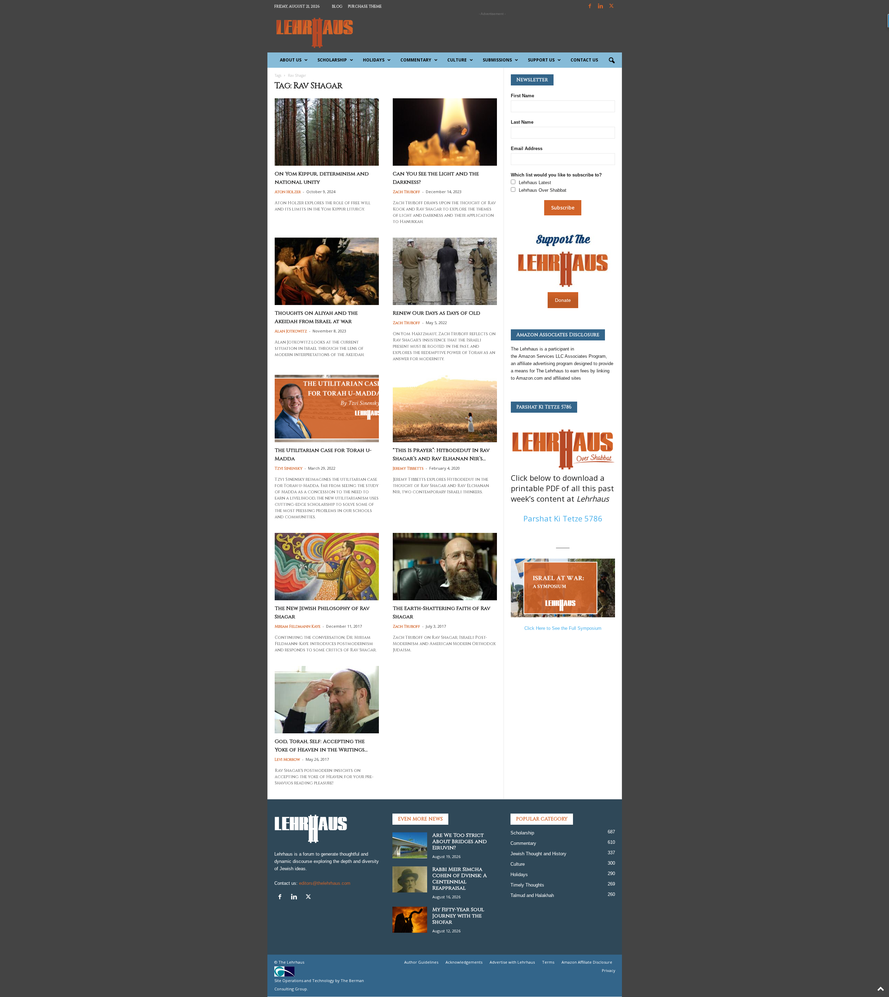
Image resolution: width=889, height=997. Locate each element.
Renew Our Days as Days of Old (436, 313)
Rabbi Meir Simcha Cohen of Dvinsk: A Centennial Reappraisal (459, 879)
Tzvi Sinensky (288, 468)
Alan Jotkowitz (291, 331)
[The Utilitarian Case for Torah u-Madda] (327, 408)
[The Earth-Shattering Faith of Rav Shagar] (445, 566)
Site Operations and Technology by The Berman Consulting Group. (319, 984)
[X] (611, 6)
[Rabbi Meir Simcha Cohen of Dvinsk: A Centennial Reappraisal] (409, 879)
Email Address (526, 148)
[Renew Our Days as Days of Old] (445, 271)
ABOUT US (290, 60)
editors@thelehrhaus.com (324, 883)
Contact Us (584, 60)
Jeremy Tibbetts (408, 468)
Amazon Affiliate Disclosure (587, 962)
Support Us (541, 60)
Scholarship (332, 60)
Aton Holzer (288, 192)
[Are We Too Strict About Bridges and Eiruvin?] (409, 845)
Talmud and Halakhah (532, 895)
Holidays (373, 60)
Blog (337, 6)
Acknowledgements (464, 962)
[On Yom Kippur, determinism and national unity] (327, 132)
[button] (611, 60)
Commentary (415, 60)
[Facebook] (590, 6)
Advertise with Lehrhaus (512, 962)
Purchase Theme (365, 6)
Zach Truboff (406, 192)
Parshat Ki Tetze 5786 (563, 518)
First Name (522, 95)
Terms (548, 962)
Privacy (608, 970)
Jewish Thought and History (538, 853)
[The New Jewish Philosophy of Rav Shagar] (327, 566)
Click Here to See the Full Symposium (562, 628)
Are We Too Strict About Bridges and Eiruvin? (459, 841)
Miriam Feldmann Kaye (298, 626)
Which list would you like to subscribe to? (556, 175)
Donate (563, 300)
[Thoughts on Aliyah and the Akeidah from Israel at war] (327, 271)
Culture (457, 60)
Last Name (522, 122)
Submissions (497, 60)
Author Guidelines (421, 962)
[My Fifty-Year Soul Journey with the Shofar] (409, 920)
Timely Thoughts (527, 885)
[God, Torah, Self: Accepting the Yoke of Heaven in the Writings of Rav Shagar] (327, 699)
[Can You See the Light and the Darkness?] (445, 132)
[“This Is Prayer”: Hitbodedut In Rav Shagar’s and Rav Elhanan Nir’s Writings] (445, 408)
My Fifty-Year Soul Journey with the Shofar (458, 916)
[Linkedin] (601, 6)
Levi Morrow (287, 759)
